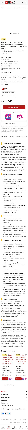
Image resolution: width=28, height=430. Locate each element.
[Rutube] (6, 413)
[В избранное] (3, 53)
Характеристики (20, 136)
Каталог (4, 391)
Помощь (4, 400)
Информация (5, 397)
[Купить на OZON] (8, 117)
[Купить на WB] (20, 117)
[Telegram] (9, 413)
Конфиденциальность (15, 422)
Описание (4, 136)
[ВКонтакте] (2, 413)
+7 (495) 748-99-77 (7, 406)
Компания (4, 394)
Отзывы (11, 136)
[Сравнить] (6, 53)
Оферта (25, 422)
